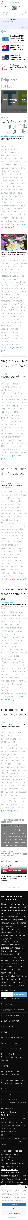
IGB (2, 1128)
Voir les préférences (14, 1213)
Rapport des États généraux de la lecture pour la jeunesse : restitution (18, 49)
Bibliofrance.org (11, 1154)
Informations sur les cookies (14, 1217)
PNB (5, 1138)
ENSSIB (20, 1122)
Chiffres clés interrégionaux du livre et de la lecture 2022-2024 (13, 376)
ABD (2, 1099)
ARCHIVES (4, 1102)
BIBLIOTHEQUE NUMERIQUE (8, 1113)
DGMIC (6, 1122)
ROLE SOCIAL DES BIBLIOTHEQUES (8, 1142)
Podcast (5, 1066)
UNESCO (4, 1145)
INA (4, 1128)
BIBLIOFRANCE (4, 1105)
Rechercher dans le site (8, 991)
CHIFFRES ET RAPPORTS (14, 827)
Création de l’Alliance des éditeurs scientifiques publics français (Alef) (11, 484)
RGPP (24, 1138)
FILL (9, 1125)
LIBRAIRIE (11, 1128)
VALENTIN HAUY (11, 1145)
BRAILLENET (14, 1119)
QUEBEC (9, 1138)
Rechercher (19, 994)
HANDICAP (19, 1125)
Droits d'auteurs (8, 1026)
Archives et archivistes (11, 999)
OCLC (2, 1138)
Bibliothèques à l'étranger (12, 1010)
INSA (7, 1128)
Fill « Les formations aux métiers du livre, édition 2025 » (13, 139)
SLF (20, 1142)
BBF (21, 1102)
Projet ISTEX (14, 103)
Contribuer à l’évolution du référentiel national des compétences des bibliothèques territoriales (18, 60)
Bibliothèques (5, 136)
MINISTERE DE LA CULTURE (10, 1133)
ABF (9, 1099)
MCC (15, 1128)
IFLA (24, 1125)
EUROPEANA (4, 1125)
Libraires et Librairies (18, 136)
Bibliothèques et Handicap (13, 1015)
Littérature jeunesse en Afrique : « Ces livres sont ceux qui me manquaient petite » (16, 7)
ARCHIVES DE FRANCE (14, 1102)
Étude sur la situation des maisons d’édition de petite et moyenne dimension (14, 725)
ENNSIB (16, 1122)
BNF (3, 1118)
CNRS (2, 1122)
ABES (5, 1099)
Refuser (14, 1209)
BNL (7, 1119)
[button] (25, 1187)
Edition (11, 136)
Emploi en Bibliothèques (12, 1037)
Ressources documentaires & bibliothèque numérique (14, 100)
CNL (23, 1119)
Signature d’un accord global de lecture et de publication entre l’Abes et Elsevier (13, 605)
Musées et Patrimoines (11, 1048)
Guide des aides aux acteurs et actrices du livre (18, 67)
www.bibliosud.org (9, 1169)
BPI (10, 1119)
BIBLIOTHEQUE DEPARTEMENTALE (15, 1105)
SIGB (17, 1142)
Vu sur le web (7, 1094)
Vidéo (3, 1089)
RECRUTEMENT (17, 1139)
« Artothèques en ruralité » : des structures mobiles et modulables (13, 878)
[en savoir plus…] (18, 579)
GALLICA (13, 1125)
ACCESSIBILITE (16, 1099)
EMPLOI (11, 1122)
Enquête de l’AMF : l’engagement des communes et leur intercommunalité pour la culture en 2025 (17, 41)
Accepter (14, 1204)
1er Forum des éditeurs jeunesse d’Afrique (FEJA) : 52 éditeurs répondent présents (13, 253)
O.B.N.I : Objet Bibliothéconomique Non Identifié (12, 871)
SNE (23, 1142)
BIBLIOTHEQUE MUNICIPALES (9, 1109)
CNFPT (19, 1119)
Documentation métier (11, 1021)
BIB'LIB (24, 1102)
